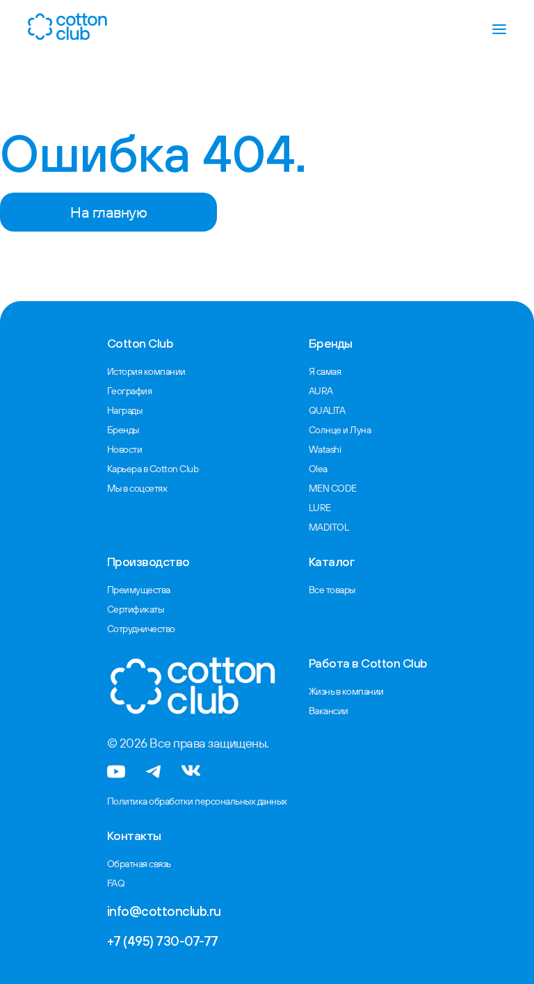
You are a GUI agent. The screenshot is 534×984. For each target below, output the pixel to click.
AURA (321, 391)
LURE (320, 507)
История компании (146, 371)
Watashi (325, 449)
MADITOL (329, 527)
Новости (125, 449)
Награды (125, 410)
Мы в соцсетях (137, 488)
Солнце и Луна (340, 430)
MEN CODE (333, 488)
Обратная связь (139, 863)
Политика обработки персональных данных (197, 801)
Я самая (325, 371)
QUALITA (327, 410)
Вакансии (328, 710)
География (129, 391)
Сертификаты (135, 609)
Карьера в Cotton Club (153, 468)
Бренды (123, 430)
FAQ (116, 883)
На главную (108, 212)
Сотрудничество (141, 628)
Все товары (332, 589)
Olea (318, 468)
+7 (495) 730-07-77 (162, 941)
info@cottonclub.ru (164, 911)
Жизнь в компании (346, 691)
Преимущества (138, 589)
